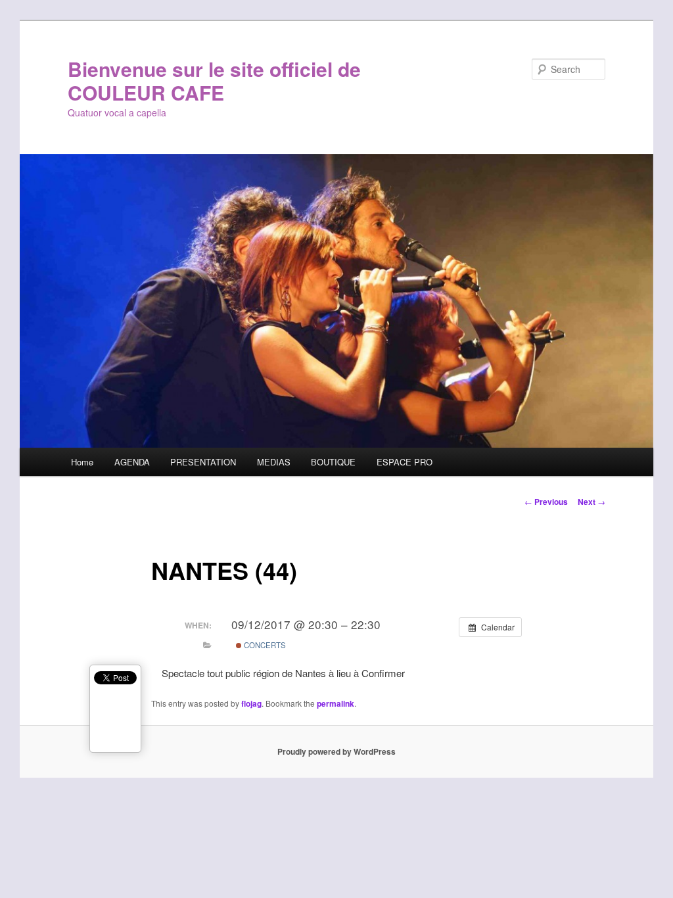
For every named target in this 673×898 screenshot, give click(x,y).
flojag (251, 703)
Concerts (264, 645)
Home (82, 462)
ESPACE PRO (404, 462)
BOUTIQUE (333, 462)
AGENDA (132, 462)
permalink (335, 703)
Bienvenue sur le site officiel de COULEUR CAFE (214, 80)
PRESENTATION (203, 462)
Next (591, 502)
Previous (546, 502)
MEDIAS (273, 462)
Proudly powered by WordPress (336, 751)
